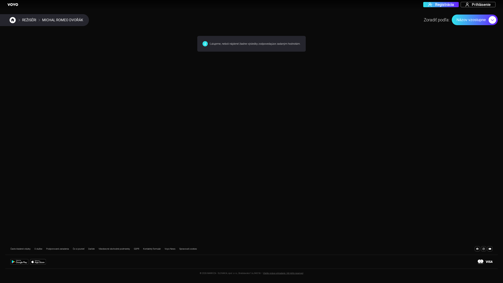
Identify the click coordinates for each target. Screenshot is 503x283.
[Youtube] (490, 248)
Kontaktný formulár (152, 249)
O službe (38, 249)
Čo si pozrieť (78, 249)
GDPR (136, 249)
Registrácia (444, 4)
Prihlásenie (481, 4)
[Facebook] (477, 248)
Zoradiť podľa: (436, 19)
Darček (91, 249)
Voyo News (170, 249)
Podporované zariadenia (57, 249)
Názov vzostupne (471, 20)
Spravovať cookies (188, 249)
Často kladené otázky (20, 249)
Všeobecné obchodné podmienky (114, 249)
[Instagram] (483, 248)
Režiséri (29, 20)
